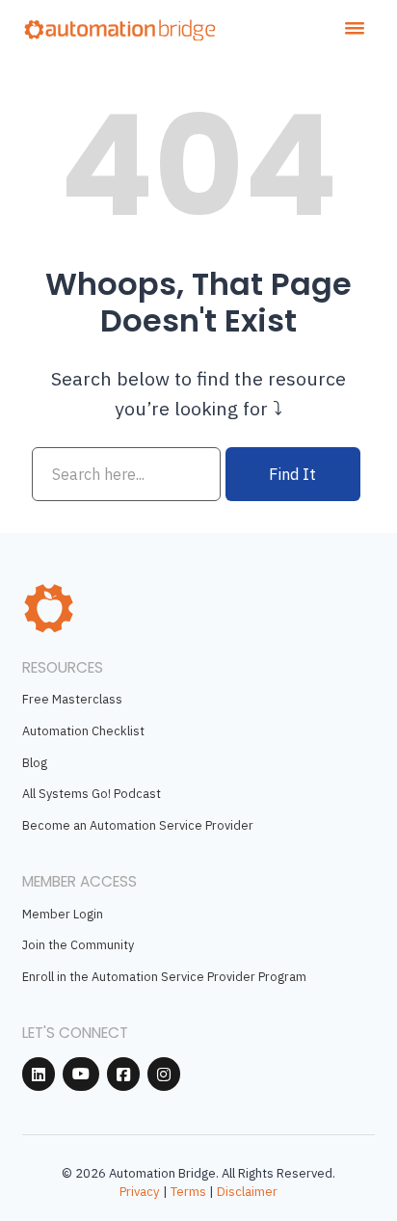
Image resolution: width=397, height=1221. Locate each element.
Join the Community (78, 944)
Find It (292, 474)
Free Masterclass (72, 698)
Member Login (62, 913)
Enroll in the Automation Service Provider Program (164, 976)
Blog (34, 762)
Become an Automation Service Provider (137, 825)
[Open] (354, 28)
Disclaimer (247, 1191)
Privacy (139, 1191)
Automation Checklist (83, 730)
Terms (188, 1191)
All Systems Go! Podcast (91, 793)
